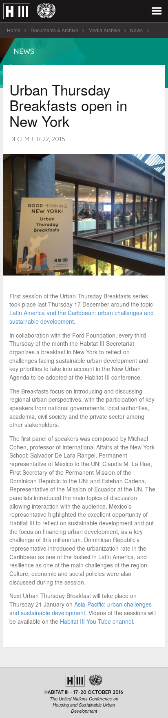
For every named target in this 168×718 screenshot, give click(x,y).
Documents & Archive (54, 30)
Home (13, 30)
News (136, 30)
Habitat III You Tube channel (96, 621)
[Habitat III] (29, 11)
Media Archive (104, 30)
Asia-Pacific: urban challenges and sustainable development (80, 608)
